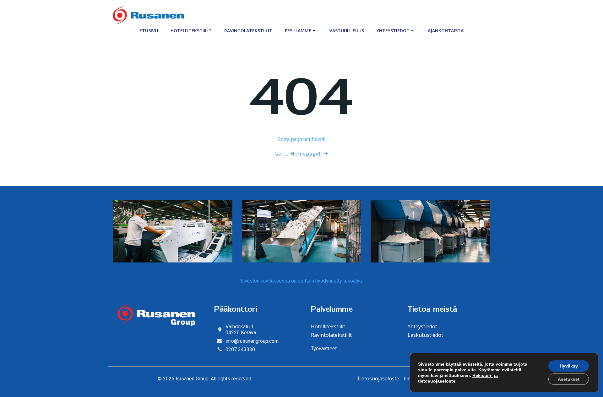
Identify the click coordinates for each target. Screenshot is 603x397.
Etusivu (148, 31)
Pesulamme (298, 31)
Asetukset (568, 379)
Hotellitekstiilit (191, 31)
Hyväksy (569, 365)
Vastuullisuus (346, 31)
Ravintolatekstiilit (248, 31)
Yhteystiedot (393, 31)
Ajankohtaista (446, 31)
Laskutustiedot (425, 334)
